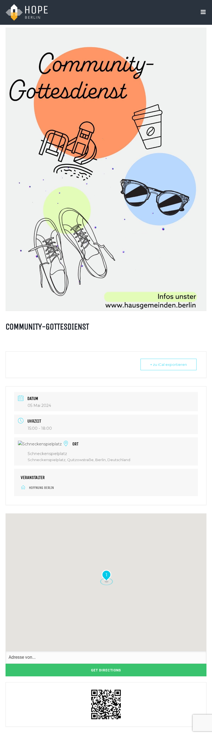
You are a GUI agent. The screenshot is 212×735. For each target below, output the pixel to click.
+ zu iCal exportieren (168, 364)
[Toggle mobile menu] (203, 12)
